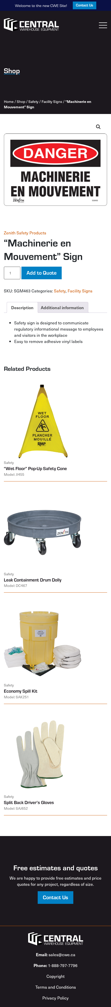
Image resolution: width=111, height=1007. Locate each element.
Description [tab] (22, 307)
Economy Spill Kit (20, 691)
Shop (21, 101)
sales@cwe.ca (55, 954)
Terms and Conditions (55, 987)
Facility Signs (52, 101)
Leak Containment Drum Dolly (32, 580)
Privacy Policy (55, 998)
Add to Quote (42, 272)
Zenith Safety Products (25, 233)
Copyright (55, 976)
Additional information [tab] (62, 307)
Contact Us (84, 5)
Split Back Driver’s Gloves (29, 802)
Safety (33, 101)
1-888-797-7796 (55, 965)
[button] (98, 127)
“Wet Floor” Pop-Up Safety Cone (35, 468)
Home (9, 101)
